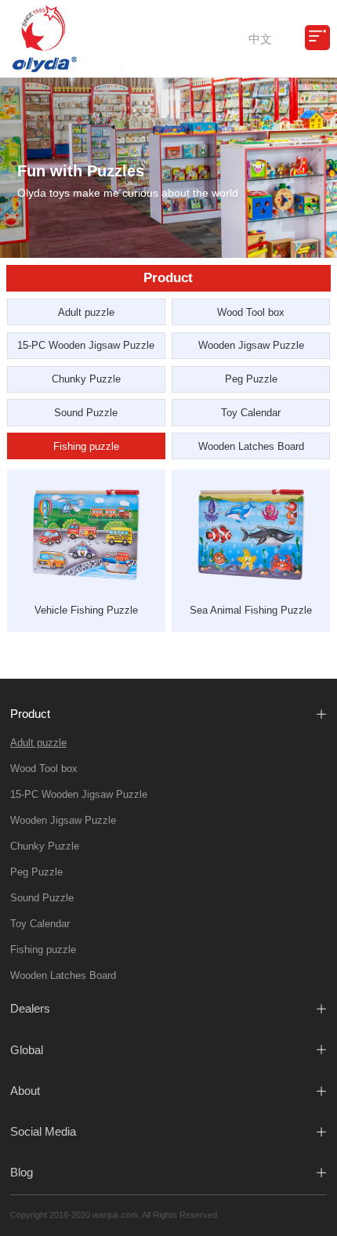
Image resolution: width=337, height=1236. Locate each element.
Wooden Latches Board (251, 446)
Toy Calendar (251, 413)
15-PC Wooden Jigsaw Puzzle (85, 345)
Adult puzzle (86, 312)
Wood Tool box (250, 312)
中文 (260, 38)
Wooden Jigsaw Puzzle (251, 345)
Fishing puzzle (86, 446)
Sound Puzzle (86, 413)
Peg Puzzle (251, 379)
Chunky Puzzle (86, 379)
